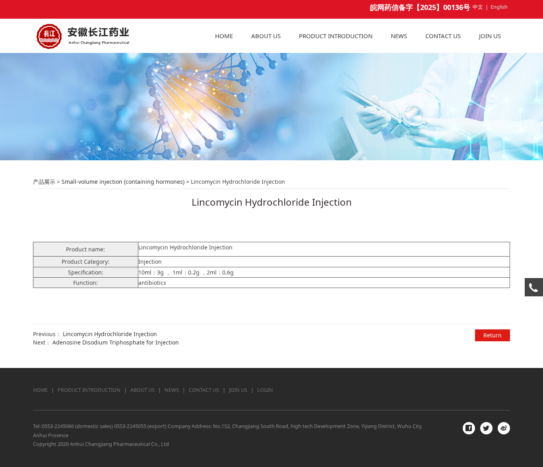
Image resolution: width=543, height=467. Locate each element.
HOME (224, 36)
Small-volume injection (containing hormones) (123, 181)
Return (492, 335)
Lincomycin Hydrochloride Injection (110, 334)
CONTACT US (443, 36)
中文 (478, 6)
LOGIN (265, 390)
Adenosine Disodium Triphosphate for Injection (115, 342)
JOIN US (490, 36)
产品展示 (44, 181)
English (499, 6)
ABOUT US (266, 36)
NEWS (399, 36)
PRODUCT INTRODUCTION (335, 36)
